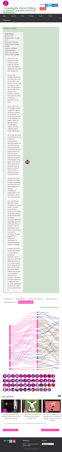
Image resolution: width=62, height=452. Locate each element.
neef (42, 423)
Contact (50, 16)
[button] (59, 18)
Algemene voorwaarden (32, 444)
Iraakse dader (38, 423)
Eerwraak (10, 423)
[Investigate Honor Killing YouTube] (44, 8)
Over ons (13, 16)
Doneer (41, 16)
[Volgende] (60, 396)
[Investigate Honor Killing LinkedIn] (53, 5)
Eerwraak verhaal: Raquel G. (10, 430)
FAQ (23, 16)
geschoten (33, 423)
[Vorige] (58, 396)
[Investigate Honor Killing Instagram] (56, 5)
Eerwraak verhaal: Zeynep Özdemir (50, 430)
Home (4, 16)
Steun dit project (26, 445)
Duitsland (28, 423)
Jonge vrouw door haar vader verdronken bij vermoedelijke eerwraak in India (31, 416)
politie (44, 423)
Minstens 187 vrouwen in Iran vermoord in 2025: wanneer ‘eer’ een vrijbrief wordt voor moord (11, 416)
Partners (31, 16)
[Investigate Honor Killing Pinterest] (41, 8)
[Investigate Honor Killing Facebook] (46, 5)
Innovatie (14, 423)
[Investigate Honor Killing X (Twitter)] (49, 5)
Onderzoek (18, 423)
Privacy (24, 444)
